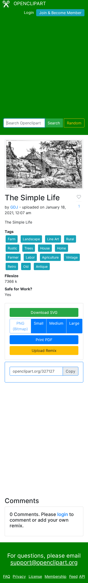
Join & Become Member (60, 12)
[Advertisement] (44, 68)
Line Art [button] (53, 239)
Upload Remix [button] (44, 350)
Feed (73, 576)
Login (29, 12)
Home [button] (61, 248)
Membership (55, 576)
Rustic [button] (12, 248)
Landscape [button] (31, 239)
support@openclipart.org (44, 562)
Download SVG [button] (44, 312)
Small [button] (38, 323)
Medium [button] (56, 323)
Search (54, 123)
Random (74, 123)
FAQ (6, 576)
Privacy (19, 576)
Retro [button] (12, 266)
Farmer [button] (13, 257)
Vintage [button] (72, 257)
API (82, 576)
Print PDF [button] (44, 339)
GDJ (14, 207)
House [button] (45, 248)
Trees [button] (28, 248)
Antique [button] (42, 266)
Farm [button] (11, 239)
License (35, 576)
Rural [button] (70, 239)
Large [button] (74, 323)
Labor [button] (30, 257)
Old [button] (26, 266)
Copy (70, 371)
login (62, 514)
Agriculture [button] (50, 257)
